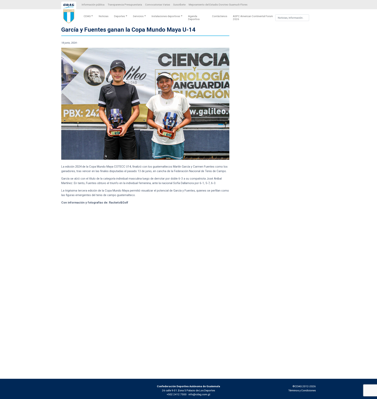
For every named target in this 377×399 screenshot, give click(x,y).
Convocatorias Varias (157, 4)
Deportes (119, 16)
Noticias (103, 16)
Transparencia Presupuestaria (125, 4)
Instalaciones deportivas (166, 16)
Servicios (138, 16)
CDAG (87, 16)
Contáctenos (219, 16)
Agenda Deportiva (193, 18)
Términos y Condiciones (302, 390)
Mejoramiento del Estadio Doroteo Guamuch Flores (218, 4)
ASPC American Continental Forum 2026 (253, 18)
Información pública (93, 4)
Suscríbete (179, 4)
